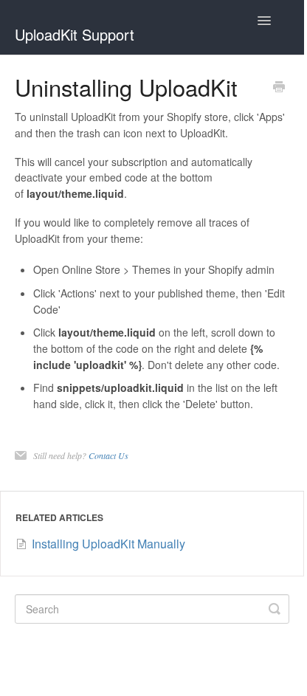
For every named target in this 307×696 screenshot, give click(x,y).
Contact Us (108, 455)
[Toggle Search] (274, 609)
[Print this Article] (279, 88)
